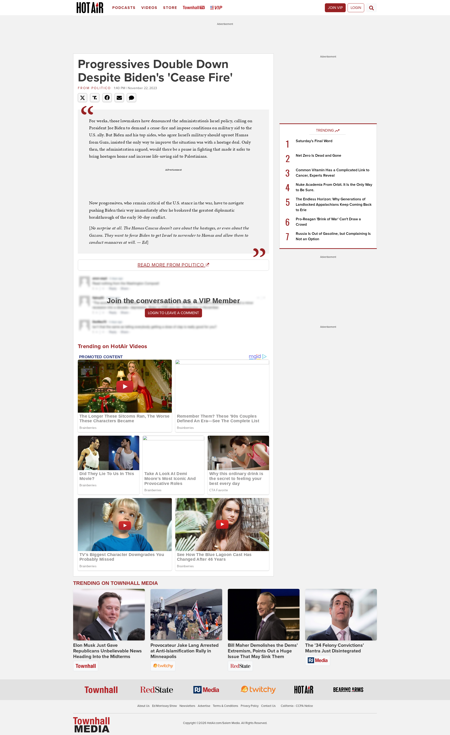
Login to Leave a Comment (173, 313)
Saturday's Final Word (314, 141)
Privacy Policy (250, 706)
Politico (95, 88)
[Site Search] (371, 7)
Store (170, 7)
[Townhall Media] (91, 725)
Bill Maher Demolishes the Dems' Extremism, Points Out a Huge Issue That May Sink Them (263, 651)
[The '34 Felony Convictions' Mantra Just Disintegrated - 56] (341, 614)
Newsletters (187, 706)
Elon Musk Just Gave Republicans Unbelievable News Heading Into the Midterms (107, 651)
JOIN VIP (335, 7)
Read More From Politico (171, 265)
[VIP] (217, 8)
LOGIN (356, 7)
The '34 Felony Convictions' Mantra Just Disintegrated (334, 648)
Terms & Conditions (225, 706)
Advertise (204, 706)
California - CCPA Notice (297, 706)
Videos (149, 7)
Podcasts (124, 7)
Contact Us (268, 706)
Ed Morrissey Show (164, 706)
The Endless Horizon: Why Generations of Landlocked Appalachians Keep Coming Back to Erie (333, 204)
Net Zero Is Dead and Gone (318, 155)
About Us (143, 706)
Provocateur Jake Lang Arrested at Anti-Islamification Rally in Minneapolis (184, 651)
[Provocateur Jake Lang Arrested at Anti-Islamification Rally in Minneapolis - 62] (186, 614)
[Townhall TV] (194, 8)
